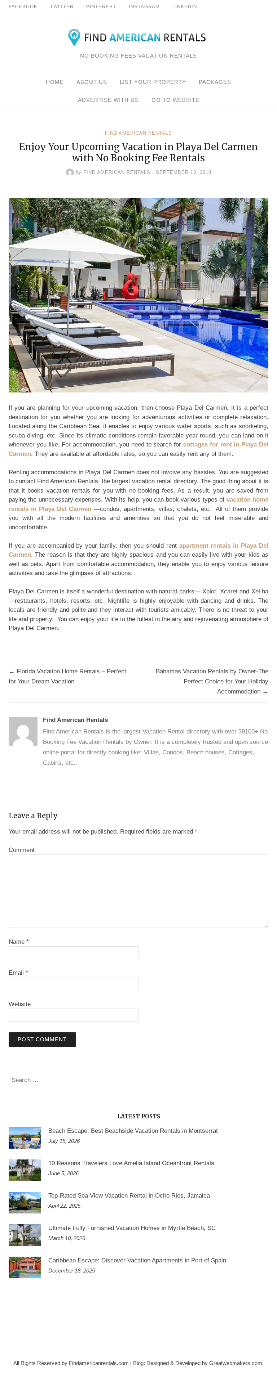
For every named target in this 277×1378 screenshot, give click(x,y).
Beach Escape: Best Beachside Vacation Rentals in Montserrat (133, 1130)
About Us (91, 82)
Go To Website (175, 100)
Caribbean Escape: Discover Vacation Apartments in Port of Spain (137, 1260)
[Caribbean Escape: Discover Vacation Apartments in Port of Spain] (25, 1267)
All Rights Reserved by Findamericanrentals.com (71, 1363)
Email (18, 972)
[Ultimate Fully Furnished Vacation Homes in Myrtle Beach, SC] (25, 1235)
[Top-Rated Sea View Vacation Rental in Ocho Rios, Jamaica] (25, 1202)
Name (19, 941)
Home (55, 82)
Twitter (62, 6)
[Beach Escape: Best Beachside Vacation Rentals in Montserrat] (25, 1138)
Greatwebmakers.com (235, 1363)
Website (20, 1004)
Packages (215, 82)
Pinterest (101, 6)
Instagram (144, 6)
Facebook (23, 6)
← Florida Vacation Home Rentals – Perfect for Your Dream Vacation (67, 676)
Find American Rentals (138, 133)
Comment (22, 850)
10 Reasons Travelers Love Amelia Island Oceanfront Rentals (131, 1163)
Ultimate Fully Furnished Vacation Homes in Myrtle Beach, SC (132, 1228)
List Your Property (153, 82)
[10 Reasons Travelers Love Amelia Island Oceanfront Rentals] (25, 1170)
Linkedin (184, 6)
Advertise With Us (108, 100)
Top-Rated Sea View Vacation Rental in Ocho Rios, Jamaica (129, 1195)
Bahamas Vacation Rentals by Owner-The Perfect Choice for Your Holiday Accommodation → (212, 681)
